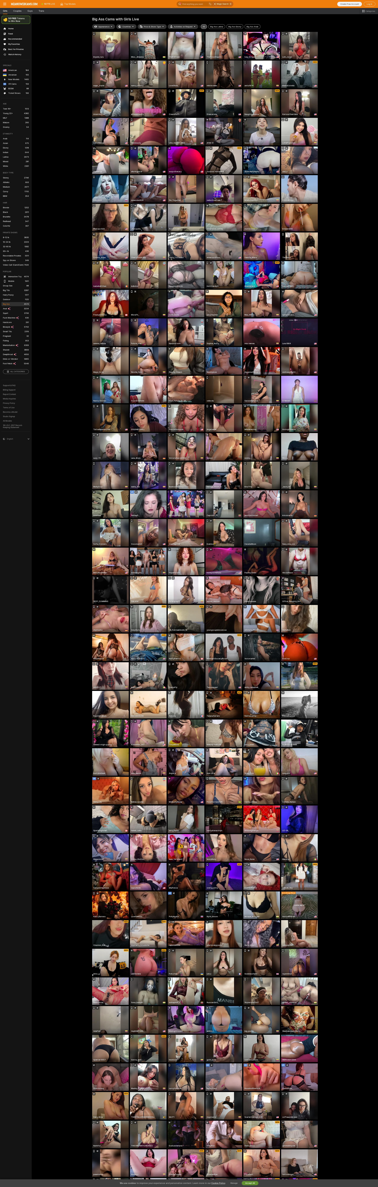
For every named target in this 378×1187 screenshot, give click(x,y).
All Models (7, 421)
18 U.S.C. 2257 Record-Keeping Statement (13, 426)
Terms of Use (8, 408)
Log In (369, 4)
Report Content (9, 394)
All (204, 27)
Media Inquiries (9, 399)
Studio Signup (9, 416)
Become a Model (10, 412)
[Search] (210, 4)
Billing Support (9, 390)
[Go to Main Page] (24, 4)
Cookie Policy (218, 1183)
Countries (126, 27)
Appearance (103, 27)
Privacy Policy (9, 403)
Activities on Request (183, 27)
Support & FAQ (9, 385)
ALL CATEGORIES (17, 372)
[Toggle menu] (4, 4)
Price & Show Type (152, 27)
